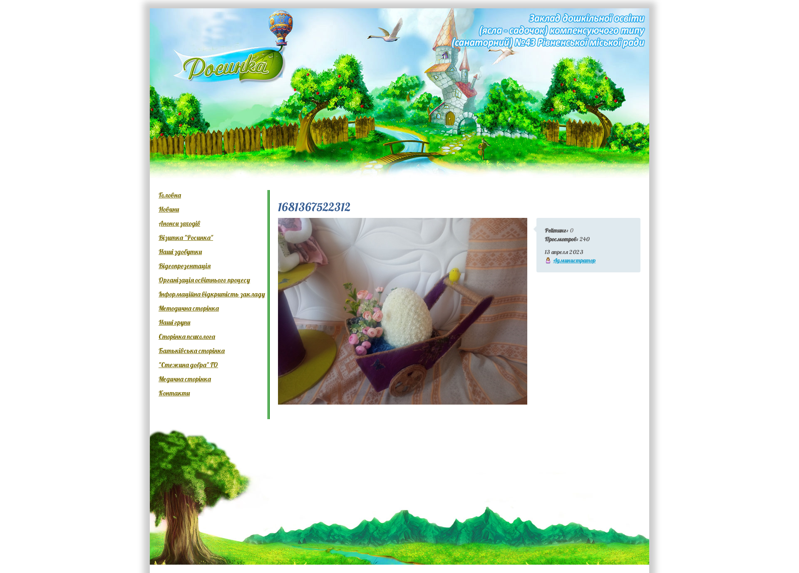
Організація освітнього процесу (204, 280)
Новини (169, 209)
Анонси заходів (179, 223)
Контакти (174, 393)
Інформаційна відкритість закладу (212, 294)
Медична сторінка (185, 379)
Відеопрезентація (185, 266)
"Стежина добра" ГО (188, 365)
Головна (170, 195)
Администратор (574, 260)
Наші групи (174, 322)
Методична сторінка (189, 308)
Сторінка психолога (187, 336)
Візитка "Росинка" (186, 237)
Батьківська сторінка (192, 350)
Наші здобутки (180, 251)
